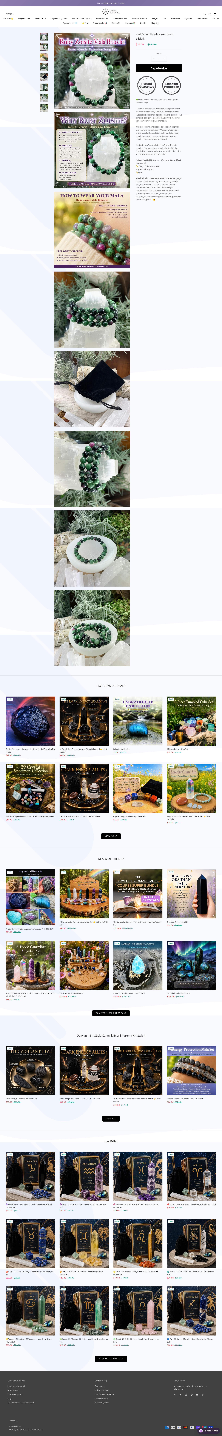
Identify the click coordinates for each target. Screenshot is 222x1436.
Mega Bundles (24, 19)
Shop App (155, 23)
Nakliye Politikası (102, 1390)
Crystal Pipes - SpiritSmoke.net (21, 1402)
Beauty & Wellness (139, 19)
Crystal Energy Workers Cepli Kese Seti (129, 816)
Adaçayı (215, 19)
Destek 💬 (116, 23)
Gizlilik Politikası (101, 1398)
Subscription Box (120, 19)
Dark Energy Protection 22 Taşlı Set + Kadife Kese (80, 816)
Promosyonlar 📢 (100, 23)
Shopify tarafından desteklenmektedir (26, 1429)
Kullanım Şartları (102, 1402)
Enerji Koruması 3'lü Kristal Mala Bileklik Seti (185, 1099)
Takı (164, 19)
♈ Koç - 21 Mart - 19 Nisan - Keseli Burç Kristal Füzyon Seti (191, 1204)
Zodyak (155, 19)
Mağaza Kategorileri (59, 19)
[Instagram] (186, 1394)
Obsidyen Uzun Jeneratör (177, 922)
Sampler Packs (102, 19)
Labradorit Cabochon (122, 749)
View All (111, 1119)
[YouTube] (197, 1394)
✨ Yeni (85, 23)
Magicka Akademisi (16, 1386)
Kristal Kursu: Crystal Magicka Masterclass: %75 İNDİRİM (29, 929)
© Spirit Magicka (15, 1426)
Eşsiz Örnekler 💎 (70, 23)
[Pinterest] (192, 1394)
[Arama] (210, 14)
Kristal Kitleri (40, 19)
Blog (9, 1398)
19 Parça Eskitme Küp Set (177, 749)
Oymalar (188, 19)
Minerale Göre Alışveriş (81, 19)
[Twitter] (180, 1394)
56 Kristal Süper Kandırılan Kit (72, 993)
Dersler (143, 23)
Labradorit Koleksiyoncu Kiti (178, 993)
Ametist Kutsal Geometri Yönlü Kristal (129, 993)
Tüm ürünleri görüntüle (111, 1013)
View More (111, 836)
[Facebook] (175, 1394)
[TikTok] (203, 1394)
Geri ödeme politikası (104, 1394)
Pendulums (175, 19)
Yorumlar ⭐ (8, 19)
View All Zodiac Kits (111, 1359)
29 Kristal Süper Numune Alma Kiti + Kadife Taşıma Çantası (30, 816)
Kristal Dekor (202, 19)
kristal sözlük (13, 1390)
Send (214, 1422)
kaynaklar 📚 (130, 23)
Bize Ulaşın (99, 1386)
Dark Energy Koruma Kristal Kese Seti (21, 1099)
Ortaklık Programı (15, 1394)
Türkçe (9, 14)
